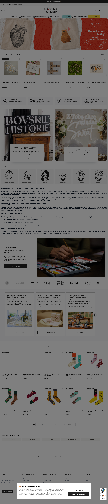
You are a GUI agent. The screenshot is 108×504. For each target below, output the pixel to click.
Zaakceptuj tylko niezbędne (78, 487)
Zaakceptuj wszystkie (78, 494)
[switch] (103, 498)
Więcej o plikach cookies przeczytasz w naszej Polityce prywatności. (43, 494)
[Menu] (106, 488)
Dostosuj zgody (78, 490)
